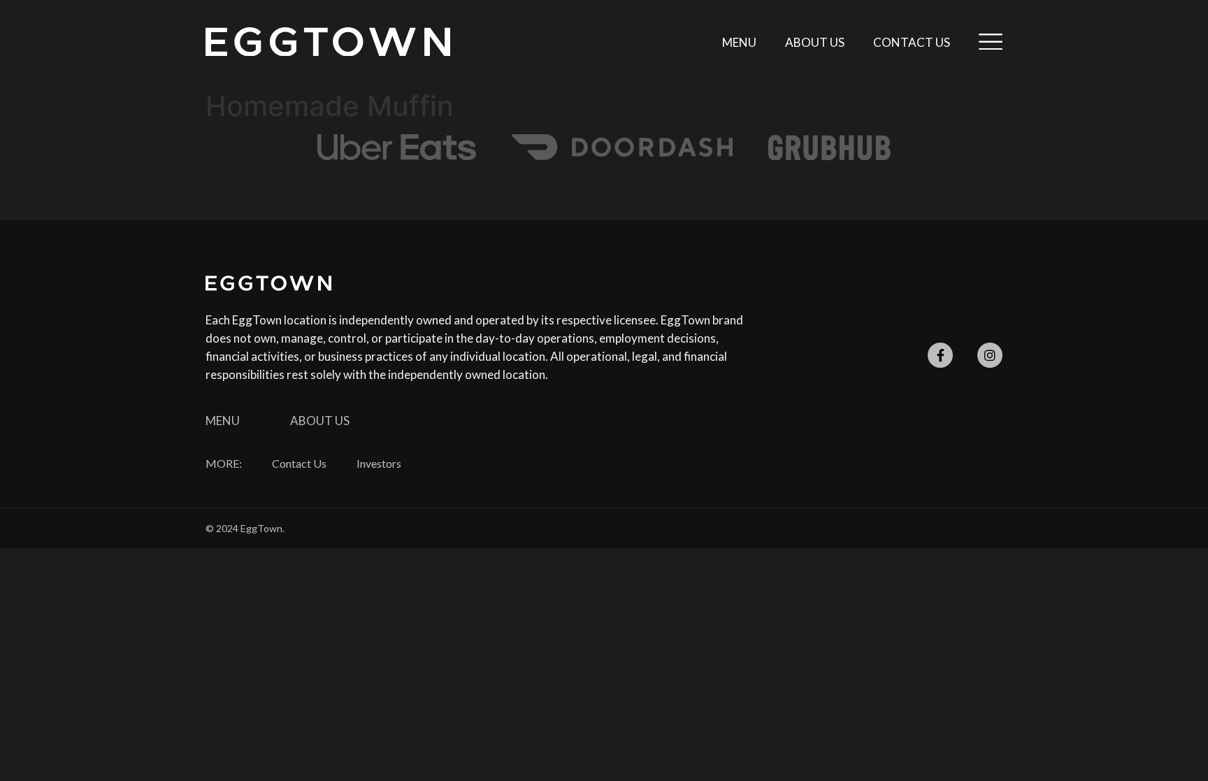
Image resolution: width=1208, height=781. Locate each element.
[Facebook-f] (940, 355)
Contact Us (911, 42)
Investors (379, 463)
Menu (739, 42)
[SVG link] (328, 42)
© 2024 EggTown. (245, 528)
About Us (814, 42)
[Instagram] (989, 355)
